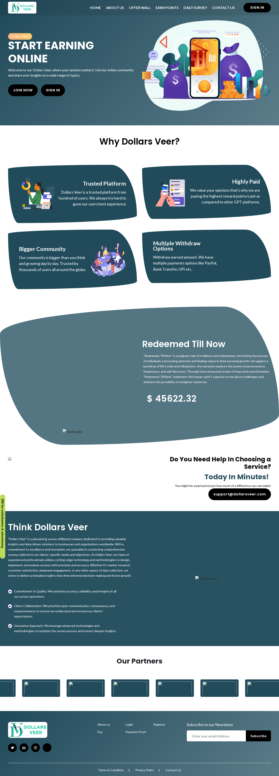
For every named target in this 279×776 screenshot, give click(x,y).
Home (95, 7)
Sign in (257, 7)
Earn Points (167, 7)
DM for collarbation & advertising (2, 525)
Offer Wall (140, 7)
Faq (99, 732)
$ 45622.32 (172, 398)
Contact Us (223, 7)
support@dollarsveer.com (239, 494)
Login (129, 724)
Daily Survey (195, 7)
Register (159, 724)
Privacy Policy (144, 770)
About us (103, 724)
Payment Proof (136, 732)
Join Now (23, 90)
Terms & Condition (111, 770)
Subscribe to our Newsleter (210, 724)
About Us (115, 7)
